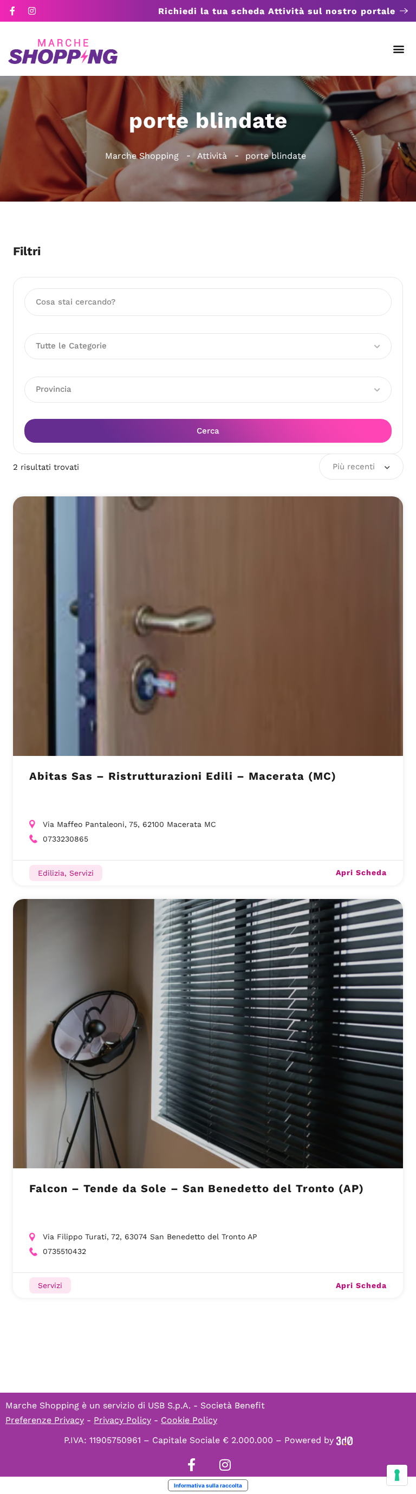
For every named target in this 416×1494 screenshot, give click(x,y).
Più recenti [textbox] (354, 466)
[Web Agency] (344, 1440)
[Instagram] (32, 11)
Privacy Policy (122, 1420)
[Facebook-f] (12, 11)
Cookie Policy (189, 1420)
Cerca (208, 431)
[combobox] (361, 467)
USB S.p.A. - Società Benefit (206, 1405)
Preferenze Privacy (44, 1420)
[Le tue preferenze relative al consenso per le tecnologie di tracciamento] (397, 1475)
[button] (399, 49)
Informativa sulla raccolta (208, 1485)
